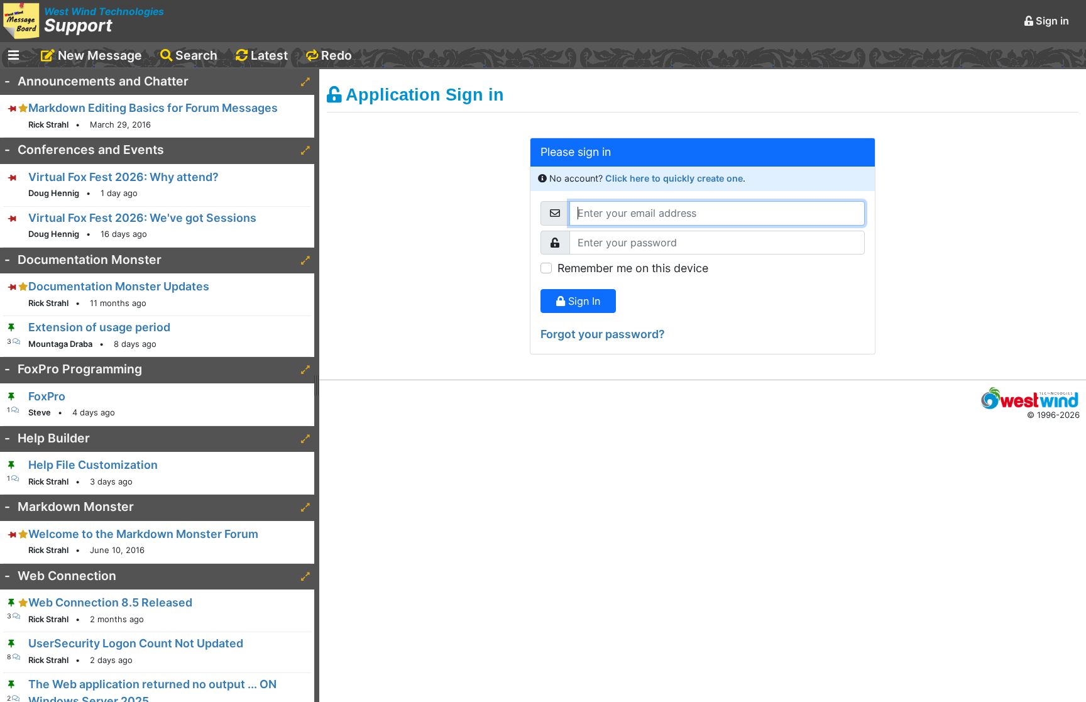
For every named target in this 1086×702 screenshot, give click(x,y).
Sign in (1051, 20)
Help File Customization (93, 464)
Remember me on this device (632, 268)
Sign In (582, 301)
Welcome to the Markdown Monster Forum (143, 533)
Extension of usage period (99, 327)
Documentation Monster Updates (118, 286)
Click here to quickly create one (674, 178)
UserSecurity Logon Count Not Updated (135, 643)
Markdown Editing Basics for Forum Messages (153, 107)
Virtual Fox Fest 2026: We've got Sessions (142, 217)
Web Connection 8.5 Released (110, 602)
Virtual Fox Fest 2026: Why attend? (123, 177)
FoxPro (46, 396)
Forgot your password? (602, 334)
